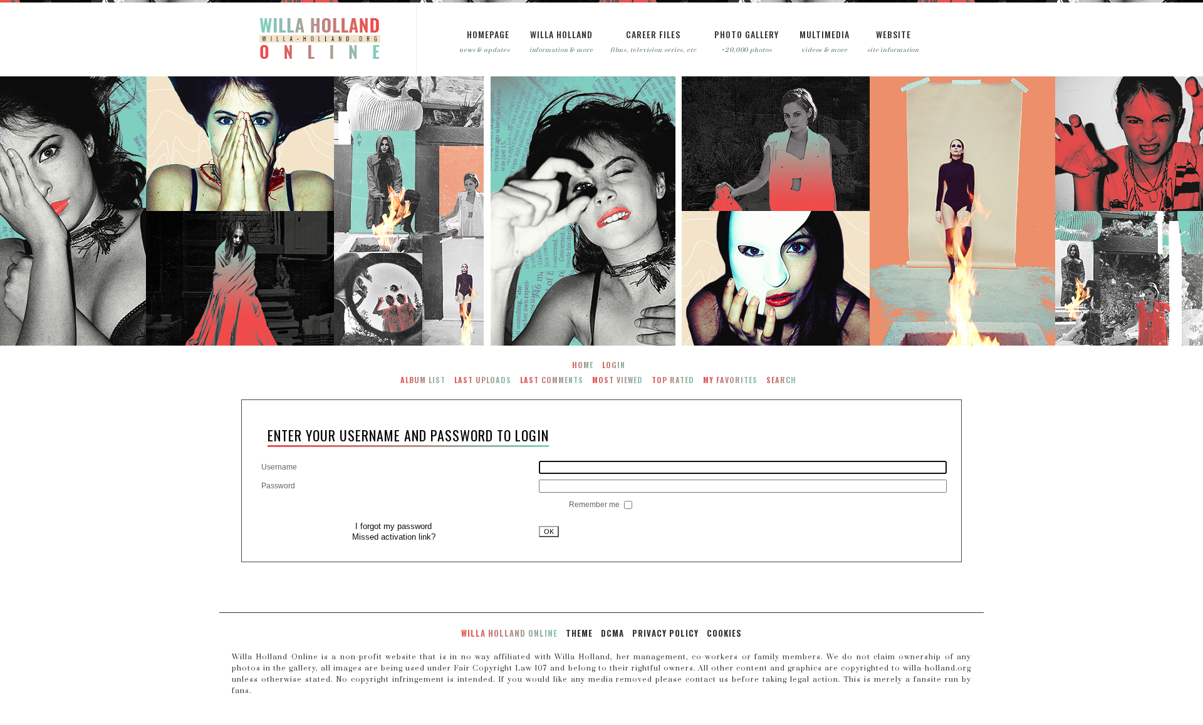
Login (613, 364)
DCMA (612, 633)
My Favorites (730, 379)
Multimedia (824, 34)
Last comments (551, 379)
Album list (422, 379)
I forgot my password (393, 526)
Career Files (653, 34)
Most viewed (617, 379)
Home (582, 364)
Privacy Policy (665, 633)
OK (549, 531)
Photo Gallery (746, 34)
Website (893, 34)
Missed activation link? (393, 537)
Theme (579, 633)
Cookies (724, 633)
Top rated (673, 379)
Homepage (488, 34)
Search (781, 379)
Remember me (595, 504)
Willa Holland (561, 34)
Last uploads (482, 379)
